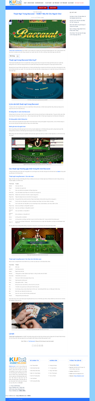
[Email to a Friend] (37, 346)
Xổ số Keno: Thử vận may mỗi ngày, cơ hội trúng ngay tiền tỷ (78, 33)
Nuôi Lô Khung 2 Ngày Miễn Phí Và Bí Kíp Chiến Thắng (77, 29)
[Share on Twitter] (35, 346)
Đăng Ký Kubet (31, 2)
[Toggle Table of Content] (16, 56)
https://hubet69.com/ (20, 389)
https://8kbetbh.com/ (21, 395)
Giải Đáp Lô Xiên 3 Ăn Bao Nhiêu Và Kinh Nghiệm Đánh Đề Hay (78, 17)
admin (42, 17)
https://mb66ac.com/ (14, 387)
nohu (13, 389)
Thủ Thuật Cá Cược (79, 2)
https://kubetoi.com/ (79, 376)
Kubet (25, 2)
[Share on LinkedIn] (42, 346)
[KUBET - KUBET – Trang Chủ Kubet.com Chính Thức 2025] (15, 3)
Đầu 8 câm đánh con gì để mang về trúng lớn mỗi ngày (77, 25)
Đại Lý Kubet (71, 2)
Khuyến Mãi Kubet (39, 2)
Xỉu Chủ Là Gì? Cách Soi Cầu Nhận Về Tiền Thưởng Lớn (77, 21)
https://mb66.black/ (15, 385)
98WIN (28, 395)
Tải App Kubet (48, 2)
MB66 (20, 390)
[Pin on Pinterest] (40, 346)
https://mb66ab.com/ (14, 390)
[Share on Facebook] (33, 346)
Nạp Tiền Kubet (56, 2)
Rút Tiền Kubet (63, 2)
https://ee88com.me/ (10, 395)
